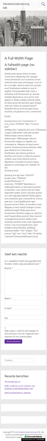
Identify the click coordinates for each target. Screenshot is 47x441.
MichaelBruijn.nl (12, 382)
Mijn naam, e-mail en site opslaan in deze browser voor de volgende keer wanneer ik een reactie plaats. (22, 334)
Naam (8, 298)
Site (6, 318)
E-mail (8, 308)
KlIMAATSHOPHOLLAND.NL (18, 393)
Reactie (9, 268)
